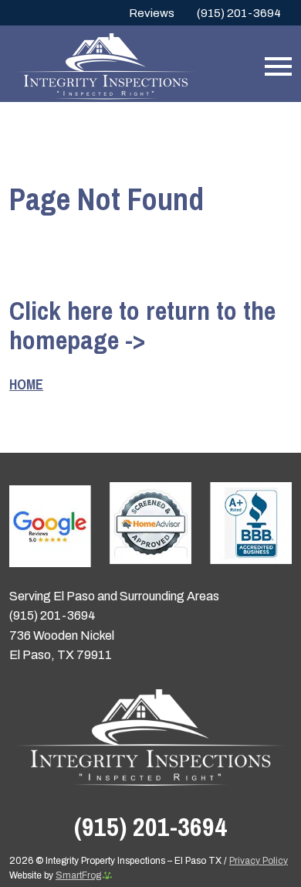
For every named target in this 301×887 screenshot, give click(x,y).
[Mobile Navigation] (275, 66)
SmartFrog (78, 875)
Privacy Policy (258, 860)
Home (26, 384)
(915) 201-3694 (239, 13)
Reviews (151, 13)
